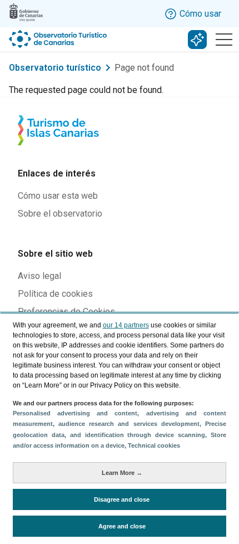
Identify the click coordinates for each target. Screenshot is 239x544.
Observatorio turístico (55, 67)
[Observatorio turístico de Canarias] (59, 39)
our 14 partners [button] (126, 325)
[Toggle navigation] (224, 39)
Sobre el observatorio (60, 213)
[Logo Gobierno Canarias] (26, 12)
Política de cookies (55, 293)
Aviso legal (39, 276)
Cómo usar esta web (58, 195)
